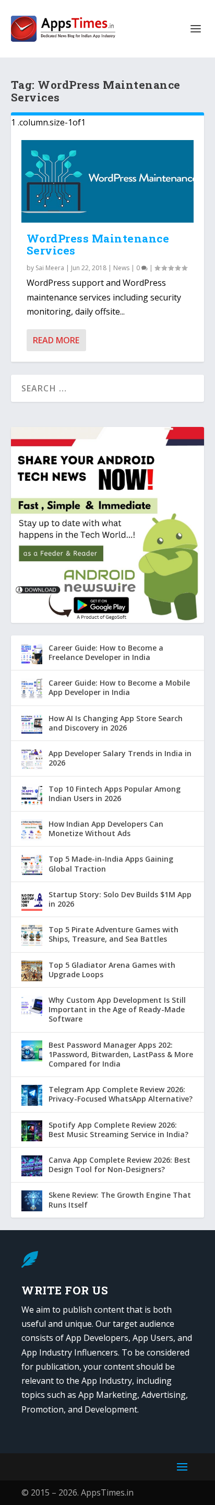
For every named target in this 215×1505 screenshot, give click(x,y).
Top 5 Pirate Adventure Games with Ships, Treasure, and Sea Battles (113, 934)
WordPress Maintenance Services (98, 244)
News (121, 267)
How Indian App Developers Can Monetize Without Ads (106, 828)
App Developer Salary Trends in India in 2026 (120, 758)
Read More (56, 340)
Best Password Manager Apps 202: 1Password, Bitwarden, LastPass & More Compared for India (121, 1054)
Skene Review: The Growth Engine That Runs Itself (120, 1199)
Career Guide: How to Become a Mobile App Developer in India (119, 687)
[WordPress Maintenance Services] (107, 181)
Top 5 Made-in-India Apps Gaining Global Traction (111, 863)
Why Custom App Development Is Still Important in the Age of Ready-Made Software (117, 1009)
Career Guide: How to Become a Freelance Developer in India (106, 652)
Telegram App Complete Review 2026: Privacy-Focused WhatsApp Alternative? (121, 1094)
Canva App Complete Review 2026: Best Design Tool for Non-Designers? (119, 1164)
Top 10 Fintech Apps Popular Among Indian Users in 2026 (115, 793)
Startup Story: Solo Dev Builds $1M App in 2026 (120, 899)
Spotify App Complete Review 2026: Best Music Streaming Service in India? (118, 1129)
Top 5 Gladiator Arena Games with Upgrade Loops (112, 969)
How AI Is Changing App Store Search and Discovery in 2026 (116, 723)
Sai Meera (49, 267)
